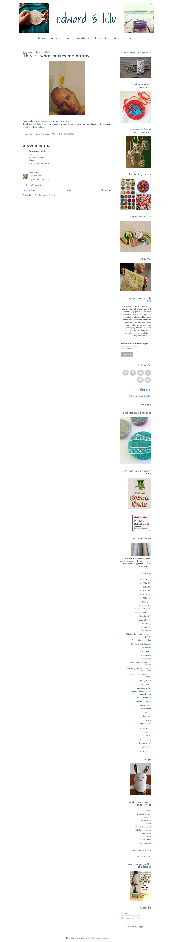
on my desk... (145, 705)
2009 (144, 602)
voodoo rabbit (145, 843)
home (41, 38)
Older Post (105, 190)
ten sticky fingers (144, 697)
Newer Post (29, 190)
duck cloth (146, 817)
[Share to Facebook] (73, 134)
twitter (116, 38)
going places (145, 680)
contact (131, 38)
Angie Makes (101, 938)
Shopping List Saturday (141, 644)
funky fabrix (146, 820)
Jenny (32, 172)
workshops (82, 38)
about (55, 38)
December (143, 609)
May (147, 732)
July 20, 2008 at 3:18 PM (39, 164)
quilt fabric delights (143, 830)
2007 (145, 751)
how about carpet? (143, 701)
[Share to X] (70, 134)
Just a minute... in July (141, 640)
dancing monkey (144, 688)
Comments (128, 918)
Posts (125, 914)
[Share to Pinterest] (75, 134)
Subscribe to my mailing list (135, 344)
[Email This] (65, 134)
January (145, 747)
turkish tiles (146, 659)
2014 (145, 583)
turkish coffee (145, 709)
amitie (148, 811)
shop (67, 38)
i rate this (147, 716)
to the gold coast (144, 723)
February (143, 743)
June (145, 728)
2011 (145, 594)
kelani (148, 823)
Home (68, 190)
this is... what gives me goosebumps (141, 692)
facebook (100, 38)
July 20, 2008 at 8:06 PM (39, 179)
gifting (148, 720)
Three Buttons (38, 127)
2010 (145, 598)
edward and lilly (38, 134)
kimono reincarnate (143, 827)
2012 (145, 591)
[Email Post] (60, 134)
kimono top (146, 648)
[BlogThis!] (68, 134)
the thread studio (144, 856)
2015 (145, 579)
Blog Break (146, 630)
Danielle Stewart (144, 814)
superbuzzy (146, 833)
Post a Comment (33, 185)
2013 (145, 587)
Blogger (140, 927)
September (144, 620)
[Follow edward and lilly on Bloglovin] (139, 397)
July (146, 627)
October (144, 616)
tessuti (148, 836)
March (146, 739)
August (145, 623)
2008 (144, 605)
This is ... (147, 712)
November (143, 612)
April (146, 736)
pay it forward (145, 655)
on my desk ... (145, 651)
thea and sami (145, 840)
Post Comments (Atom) (45, 195)
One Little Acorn (40, 124)
